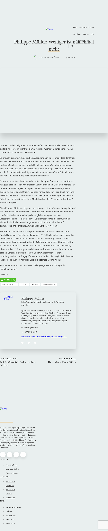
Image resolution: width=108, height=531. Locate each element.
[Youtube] (23, 454)
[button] (71, 46)
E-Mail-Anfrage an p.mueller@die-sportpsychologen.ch (44, 336)
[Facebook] (22, 343)
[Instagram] (9, 454)
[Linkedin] (29, 343)
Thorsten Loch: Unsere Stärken (62, 362)
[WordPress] (35, 343)
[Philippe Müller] (36, 57)
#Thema (35, 284)
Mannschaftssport (9, 284)
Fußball (24, 284)
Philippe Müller (51, 57)
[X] (16, 454)
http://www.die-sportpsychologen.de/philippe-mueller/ (43, 303)
